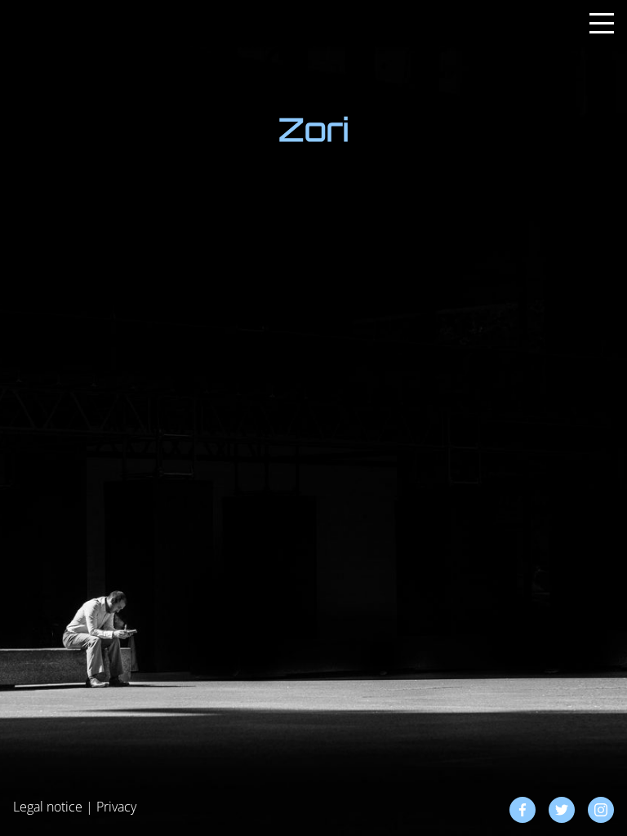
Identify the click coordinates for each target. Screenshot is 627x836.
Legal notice (47, 807)
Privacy (116, 807)
